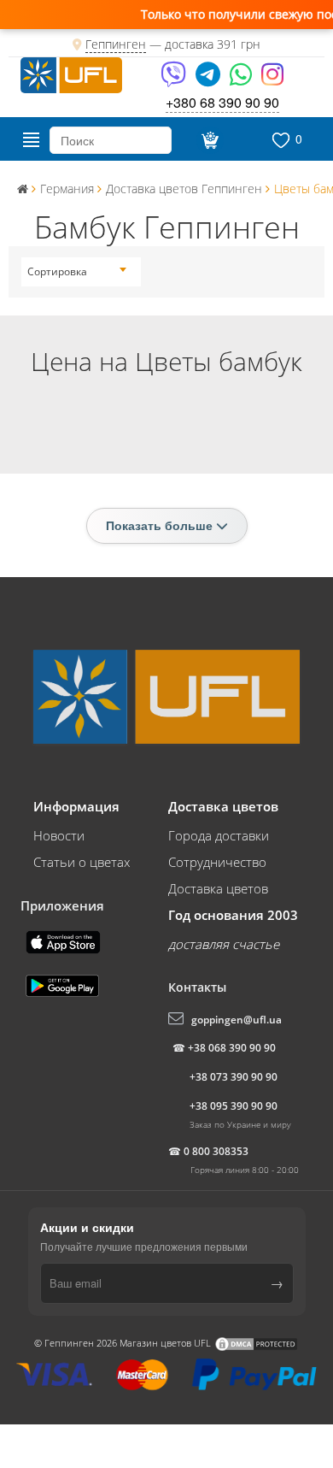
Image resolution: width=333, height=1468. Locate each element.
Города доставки (218, 835)
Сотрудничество (217, 861)
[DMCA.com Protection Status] (256, 1341)
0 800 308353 (216, 1151)
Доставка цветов (218, 888)
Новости (59, 835)
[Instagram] (272, 80)
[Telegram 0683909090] (209, 80)
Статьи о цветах (81, 861)
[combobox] (76, 271)
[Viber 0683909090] (175, 80)
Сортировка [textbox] (57, 271)
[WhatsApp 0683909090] (242, 80)
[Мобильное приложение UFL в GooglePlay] (64, 984)
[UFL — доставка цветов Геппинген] (71, 73)
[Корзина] (208, 140)
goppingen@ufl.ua (236, 1019)
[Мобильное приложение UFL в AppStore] (65, 940)
